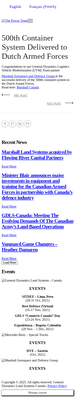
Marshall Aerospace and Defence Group (28, 76)
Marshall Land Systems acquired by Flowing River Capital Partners (37, 154)
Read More (9, 166)
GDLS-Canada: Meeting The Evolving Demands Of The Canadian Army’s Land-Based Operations (37, 221)
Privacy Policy (57, 386)
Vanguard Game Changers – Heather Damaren (29, 246)
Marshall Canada (28, 87)
